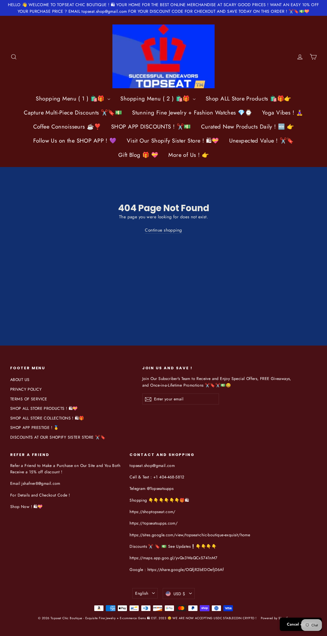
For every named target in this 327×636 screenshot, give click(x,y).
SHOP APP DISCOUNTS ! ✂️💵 (151, 126)
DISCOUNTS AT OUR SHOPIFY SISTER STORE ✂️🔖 (58, 437)
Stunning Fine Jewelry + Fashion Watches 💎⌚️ (192, 112)
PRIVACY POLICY (26, 389)
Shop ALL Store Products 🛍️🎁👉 (248, 98)
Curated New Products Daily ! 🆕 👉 (247, 126)
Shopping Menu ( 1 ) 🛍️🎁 (71, 98)
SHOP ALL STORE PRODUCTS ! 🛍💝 (44, 408)
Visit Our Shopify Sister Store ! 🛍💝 (173, 140)
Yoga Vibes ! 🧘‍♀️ (282, 112)
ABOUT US (19, 380)
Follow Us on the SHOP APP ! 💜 (74, 140)
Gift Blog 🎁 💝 (138, 155)
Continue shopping (163, 230)
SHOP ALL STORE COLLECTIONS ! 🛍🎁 (47, 418)
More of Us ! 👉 (188, 155)
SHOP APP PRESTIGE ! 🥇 (34, 427)
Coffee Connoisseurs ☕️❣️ (67, 126)
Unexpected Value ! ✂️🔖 (261, 140)
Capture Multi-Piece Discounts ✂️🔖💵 (73, 112)
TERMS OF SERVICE (28, 399)
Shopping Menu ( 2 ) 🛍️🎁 (156, 98)
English (141, 593)
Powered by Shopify (275, 618)
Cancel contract (301, 624)
